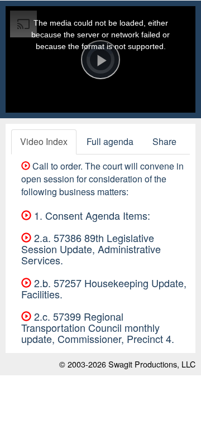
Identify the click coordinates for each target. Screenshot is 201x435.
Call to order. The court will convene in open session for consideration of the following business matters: (102, 179)
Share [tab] (164, 141)
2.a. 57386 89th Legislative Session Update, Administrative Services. (91, 248)
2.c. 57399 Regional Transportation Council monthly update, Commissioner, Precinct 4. (97, 327)
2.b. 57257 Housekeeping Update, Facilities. (103, 288)
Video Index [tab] (44, 141)
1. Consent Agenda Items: (90, 215)
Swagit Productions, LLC (151, 364)
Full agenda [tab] (110, 141)
